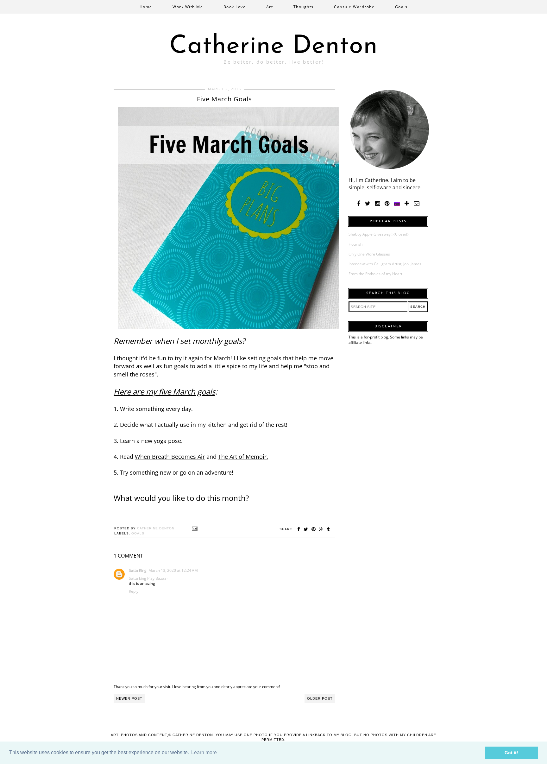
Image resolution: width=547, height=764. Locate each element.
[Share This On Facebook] (299, 529)
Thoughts (303, 6)
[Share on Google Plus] (321, 529)
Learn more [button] (204, 752)
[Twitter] (367, 203)
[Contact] (416, 203)
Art (269, 6)
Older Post (320, 698)
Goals (401, 6)
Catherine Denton (273, 46)
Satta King (138, 570)
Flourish (355, 244)
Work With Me (188, 6)
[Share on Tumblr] (328, 529)
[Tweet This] (306, 529)
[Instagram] (377, 203)
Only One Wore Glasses (369, 254)
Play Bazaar (157, 578)
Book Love (234, 6)
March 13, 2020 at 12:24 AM (173, 570)
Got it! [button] (511, 752)
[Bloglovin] (407, 203)
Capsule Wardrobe (354, 6)
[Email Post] (194, 528)
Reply (133, 591)
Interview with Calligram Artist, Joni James (385, 264)
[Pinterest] (387, 203)
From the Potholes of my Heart (375, 273)
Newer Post (129, 698)
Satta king (137, 578)
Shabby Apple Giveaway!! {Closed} (379, 234)
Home (146, 6)
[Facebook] (358, 203)
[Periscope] (397, 203)
